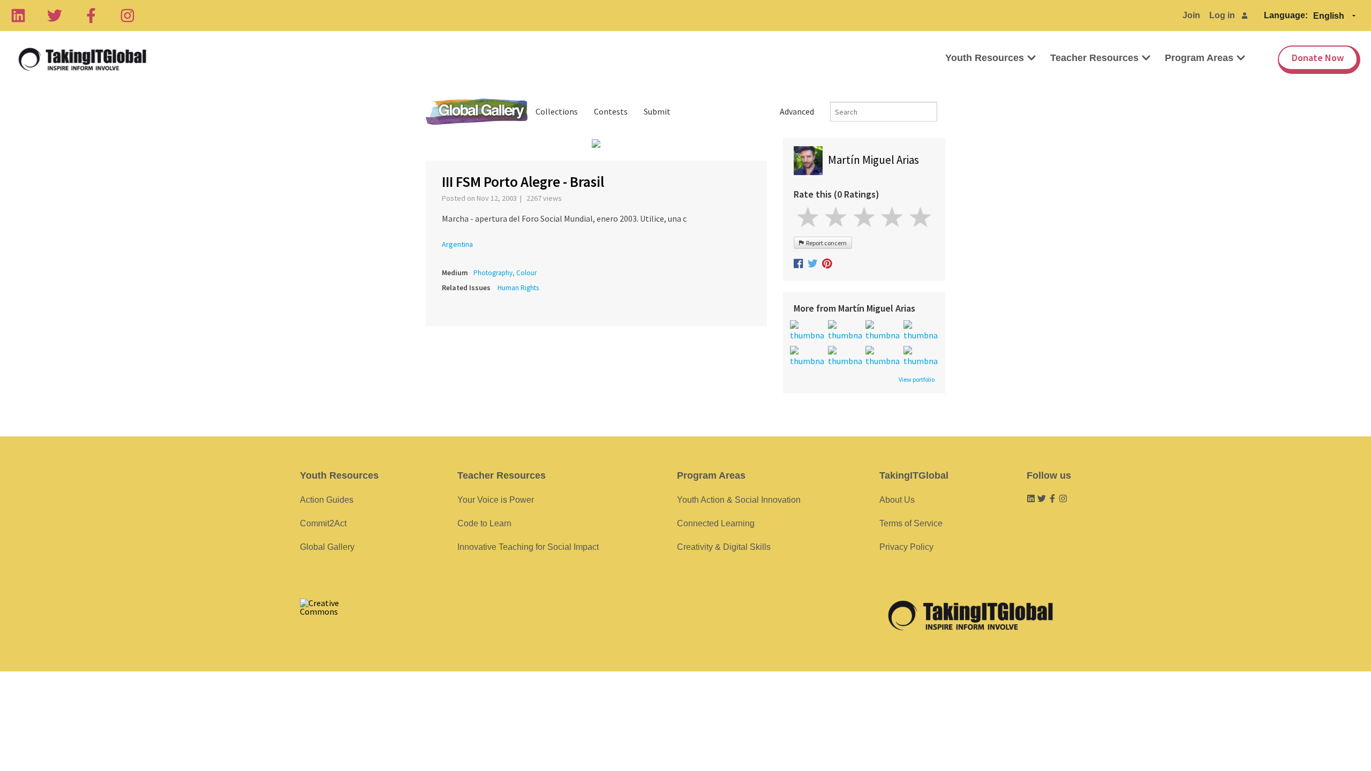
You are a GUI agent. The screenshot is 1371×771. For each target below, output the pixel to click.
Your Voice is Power (495, 499)
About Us (897, 499)
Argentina (457, 244)
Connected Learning (716, 523)
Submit (657, 111)
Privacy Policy (906, 546)
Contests (611, 111)
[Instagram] (127, 15)
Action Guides (326, 499)
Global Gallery (477, 112)
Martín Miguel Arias (873, 160)
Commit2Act (323, 523)
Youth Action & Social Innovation (739, 499)
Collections (557, 111)
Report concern (825, 243)
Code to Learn (484, 523)
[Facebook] (91, 15)
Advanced (797, 111)
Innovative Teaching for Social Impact (528, 546)
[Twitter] (54, 15)
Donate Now (1318, 57)
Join (1191, 15)
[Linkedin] (18, 15)
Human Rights (518, 287)
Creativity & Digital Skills (724, 546)
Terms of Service (911, 523)
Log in (1222, 15)
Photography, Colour (505, 272)
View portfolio (917, 379)
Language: (1286, 15)
